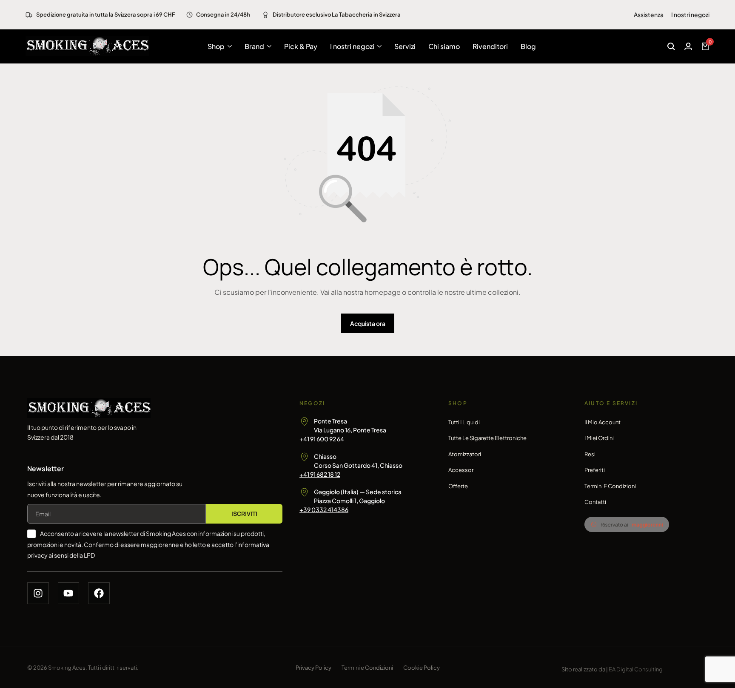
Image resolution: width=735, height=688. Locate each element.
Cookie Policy (421, 667)
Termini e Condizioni (610, 486)
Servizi (405, 46)
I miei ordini (599, 438)
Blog (528, 46)
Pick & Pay (300, 46)
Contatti (595, 501)
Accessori (461, 469)
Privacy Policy (313, 667)
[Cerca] (671, 46)
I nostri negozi (690, 14)
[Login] (688, 46)
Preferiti (594, 469)
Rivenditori (490, 46)
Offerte (458, 486)
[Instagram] (38, 593)
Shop (216, 46)
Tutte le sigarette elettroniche (487, 438)
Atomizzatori (464, 454)
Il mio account (602, 422)
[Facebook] (99, 593)
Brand (254, 46)
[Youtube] (69, 593)
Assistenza (649, 14)
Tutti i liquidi (464, 422)
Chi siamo (444, 46)
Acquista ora (367, 323)
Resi (589, 454)
